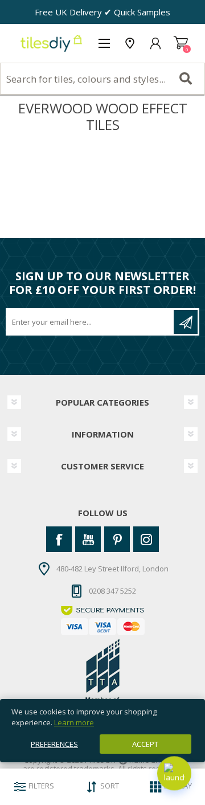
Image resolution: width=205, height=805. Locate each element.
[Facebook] (59, 539)
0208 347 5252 (112, 591)
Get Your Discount (186, 322)
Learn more (74, 722)
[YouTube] (88, 539)
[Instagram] (146, 539)
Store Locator (129, 43)
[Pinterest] (117, 539)
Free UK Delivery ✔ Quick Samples (102, 12)
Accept (145, 744)
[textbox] (102, 78)
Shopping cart (181, 43)
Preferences (54, 744)
